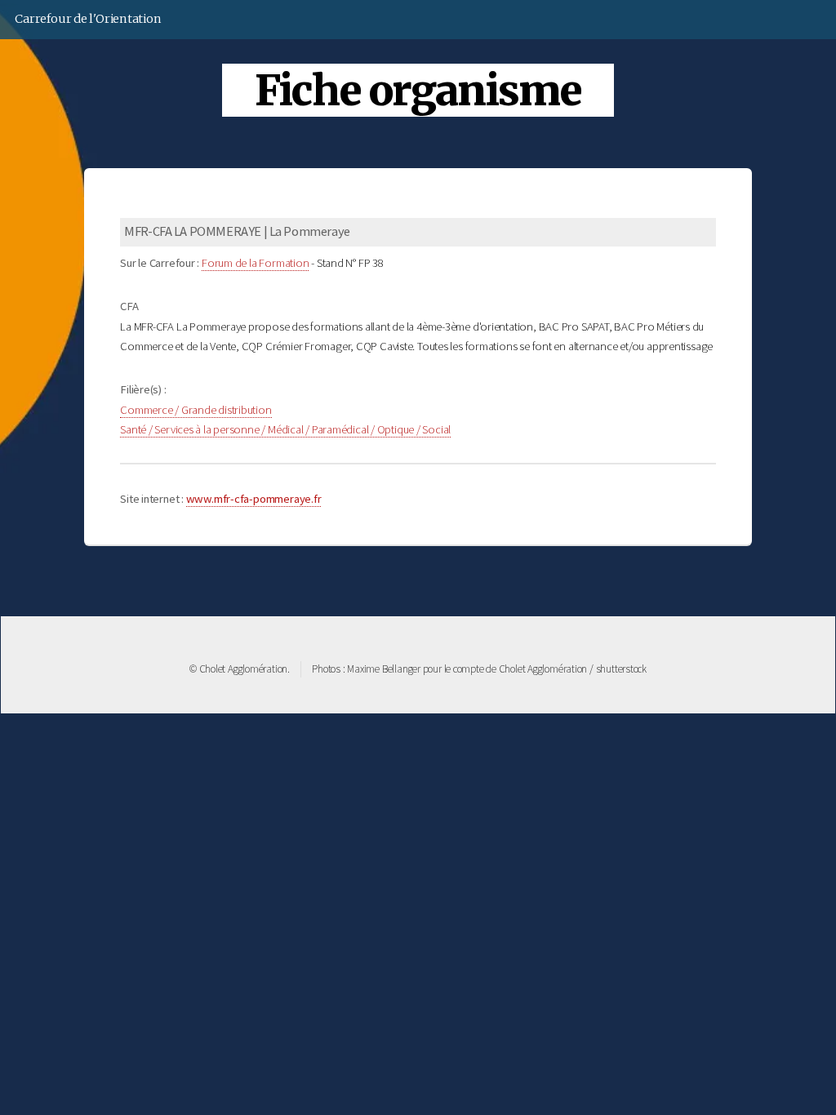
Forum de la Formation (255, 262)
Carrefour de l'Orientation (88, 18)
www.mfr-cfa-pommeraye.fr (254, 498)
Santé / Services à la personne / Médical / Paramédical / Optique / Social (285, 429)
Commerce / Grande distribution (195, 409)
